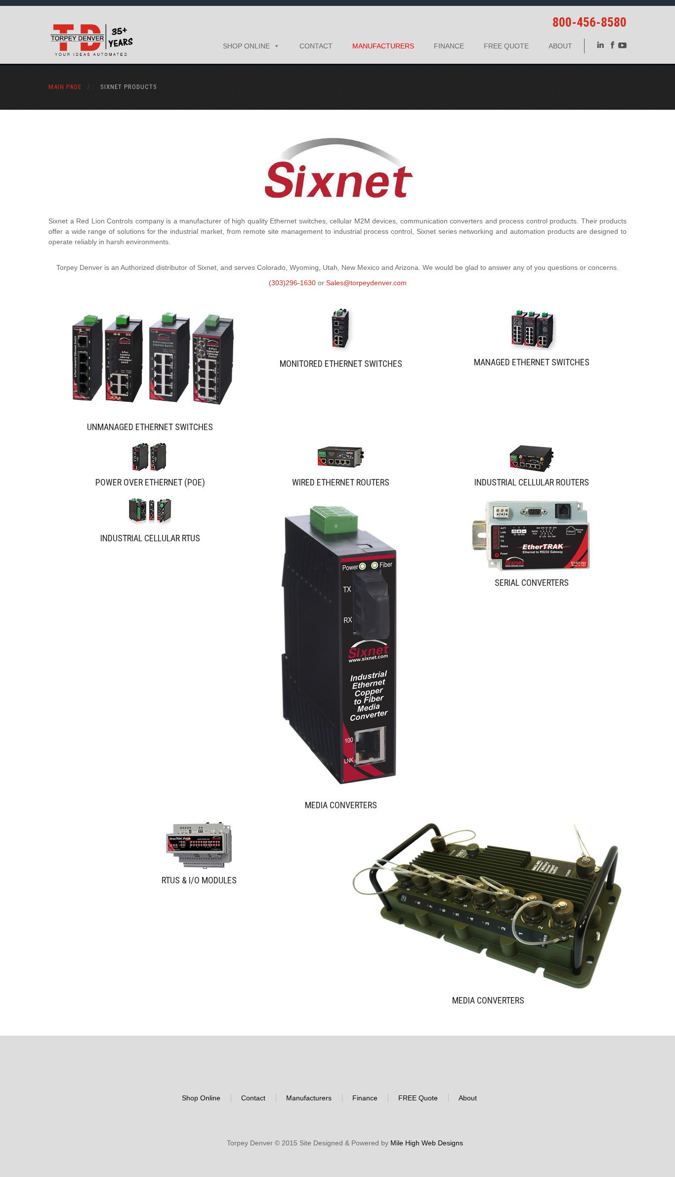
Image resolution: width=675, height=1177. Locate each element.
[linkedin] (600, 44)
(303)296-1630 (292, 283)
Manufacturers (309, 1098)
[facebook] (612, 44)
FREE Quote (506, 46)
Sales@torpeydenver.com (366, 283)
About (560, 46)
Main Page (65, 86)
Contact (316, 46)
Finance (449, 46)
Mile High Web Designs (426, 1143)
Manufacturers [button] (383, 46)
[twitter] (622, 44)
